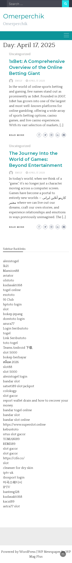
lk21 (6, 266)
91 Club (8, 299)
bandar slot (11, 381)
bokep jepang (13, 314)
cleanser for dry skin (18, 468)
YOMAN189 (11, 439)
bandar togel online (17, 410)
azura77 (8, 323)
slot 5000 (10, 352)
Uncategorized (20, 54)
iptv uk (8, 472)
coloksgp (10, 391)
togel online (12, 290)
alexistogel (11, 261)
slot (6, 309)
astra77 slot (11, 506)
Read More (16, 135)
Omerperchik (23, 16)
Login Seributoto (15, 328)
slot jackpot (25, 386)
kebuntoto (11, 429)
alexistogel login (15, 376)
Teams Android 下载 (17, 347)
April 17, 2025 (36, 81)
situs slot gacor (14, 434)
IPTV (6, 487)
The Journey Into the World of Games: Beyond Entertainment (35, 159)
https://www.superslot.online (24, 424)
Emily (18, 81)
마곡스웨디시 (12, 482)
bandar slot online (16, 420)
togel (7, 333)
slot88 (7, 367)
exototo (9, 295)
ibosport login (13, 477)
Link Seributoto (14, 338)
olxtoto (8, 280)
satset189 (9, 386)
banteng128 (11, 492)
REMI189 (9, 444)
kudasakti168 (12, 285)
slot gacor (10, 396)
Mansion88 (11, 271)
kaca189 (8, 501)
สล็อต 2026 (11, 362)
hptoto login (12, 304)
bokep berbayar (14, 357)
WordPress (27, 552)
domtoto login (14, 319)
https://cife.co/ (14, 458)
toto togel (10, 343)
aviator (8, 275)
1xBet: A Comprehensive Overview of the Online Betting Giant (37, 67)
